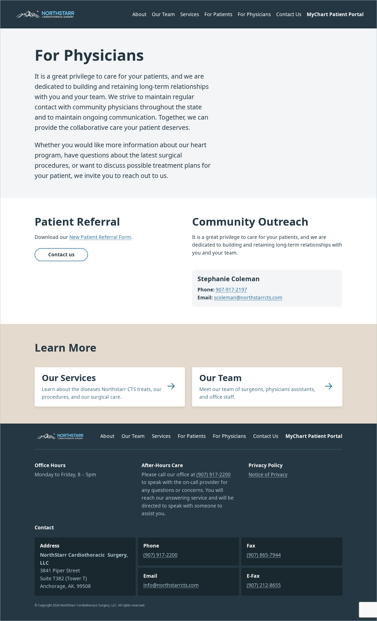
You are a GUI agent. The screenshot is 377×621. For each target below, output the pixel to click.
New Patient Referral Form (100, 237)
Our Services (69, 378)
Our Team (220, 378)
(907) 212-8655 (264, 585)
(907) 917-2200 (213, 474)
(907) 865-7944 (264, 555)
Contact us (61, 254)
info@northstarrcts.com (171, 585)
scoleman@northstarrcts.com (248, 297)
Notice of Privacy (268, 474)
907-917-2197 (231, 289)
